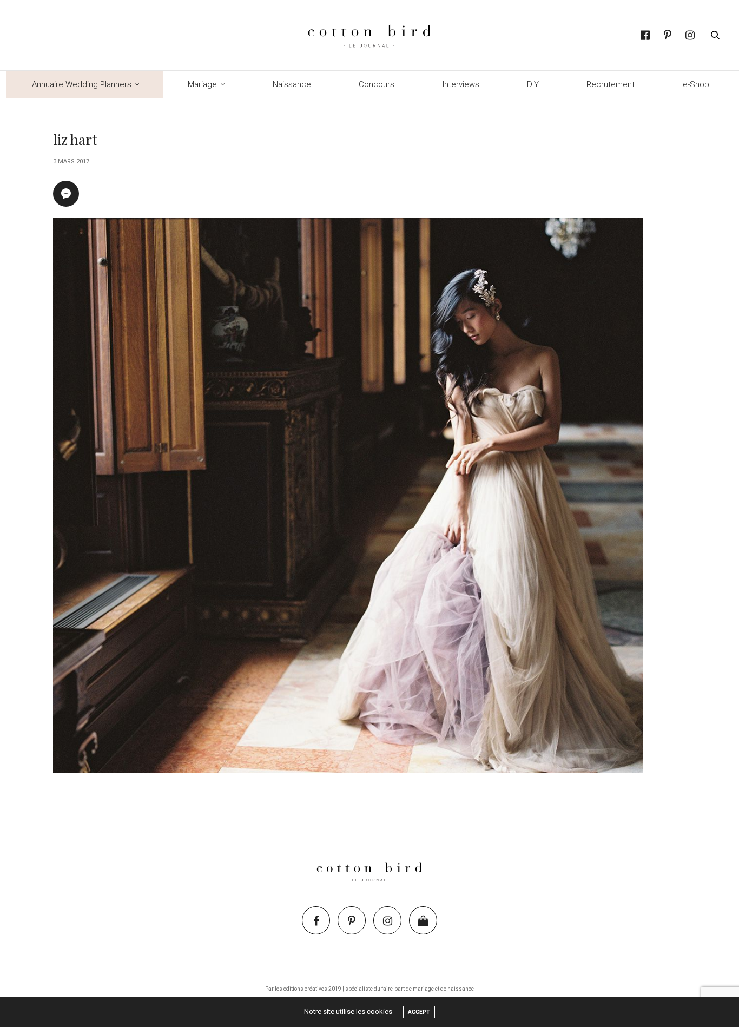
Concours (376, 84)
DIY (533, 84)
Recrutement (610, 84)
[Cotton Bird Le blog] (369, 35)
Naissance (292, 84)
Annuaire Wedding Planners (81, 84)
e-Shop (696, 84)
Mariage (202, 84)
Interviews (461, 84)
